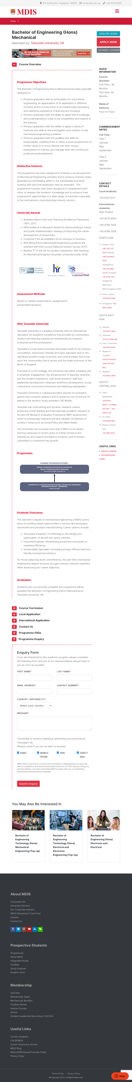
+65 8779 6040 (109, 347)
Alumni (13, 1012)
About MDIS (16, 957)
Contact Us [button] (25, 626)
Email (23, 753)
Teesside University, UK (47, 43)
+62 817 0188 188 (109, 339)
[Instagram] (24, 929)
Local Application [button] (29, 614)
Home (13, 21)
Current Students (19, 1036)
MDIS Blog (15, 1048)
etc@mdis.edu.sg (91, 3)
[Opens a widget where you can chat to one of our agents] (120, 1076)
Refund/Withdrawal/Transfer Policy (28, 1052)
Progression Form (107, 457)
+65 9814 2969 (108, 298)
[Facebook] (13, 929)
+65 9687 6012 (108, 433)
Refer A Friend (108, 451)
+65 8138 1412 (108, 277)
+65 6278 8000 (114, 3)
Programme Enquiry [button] (31, 639)
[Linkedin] (35, 929)
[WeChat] (40, 929)
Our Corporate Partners (22, 909)
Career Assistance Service (24, 1044)
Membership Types (20, 996)
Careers (14, 917)
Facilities (14, 964)
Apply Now (108, 42)
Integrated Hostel (19, 960)
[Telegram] (18, 929)
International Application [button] (34, 620)
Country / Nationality (30, 699)
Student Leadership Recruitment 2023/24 (31, 1016)
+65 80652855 (108, 421)
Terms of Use (58, 1073)
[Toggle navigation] (116, 12)
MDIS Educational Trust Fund (25, 913)
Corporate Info (18, 901)
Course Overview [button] (29, 64)
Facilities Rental (18, 1004)
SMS (62, 753)
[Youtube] (29, 929)
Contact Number (67, 685)
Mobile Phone (44, 755)
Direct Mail (84, 755)
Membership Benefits (21, 1000)
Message (22, 713)
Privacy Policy (17, 1056)
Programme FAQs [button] (29, 632)
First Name (23, 671)
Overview (15, 993)
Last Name (63, 671)
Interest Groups (18, 1008)
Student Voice (17, 972)
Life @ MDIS (16, 1040)
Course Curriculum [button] (30, 608)
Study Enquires (18, 968)
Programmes (17, 953)
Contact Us (16, 921)
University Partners (20, 905)
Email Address (26, 685)
